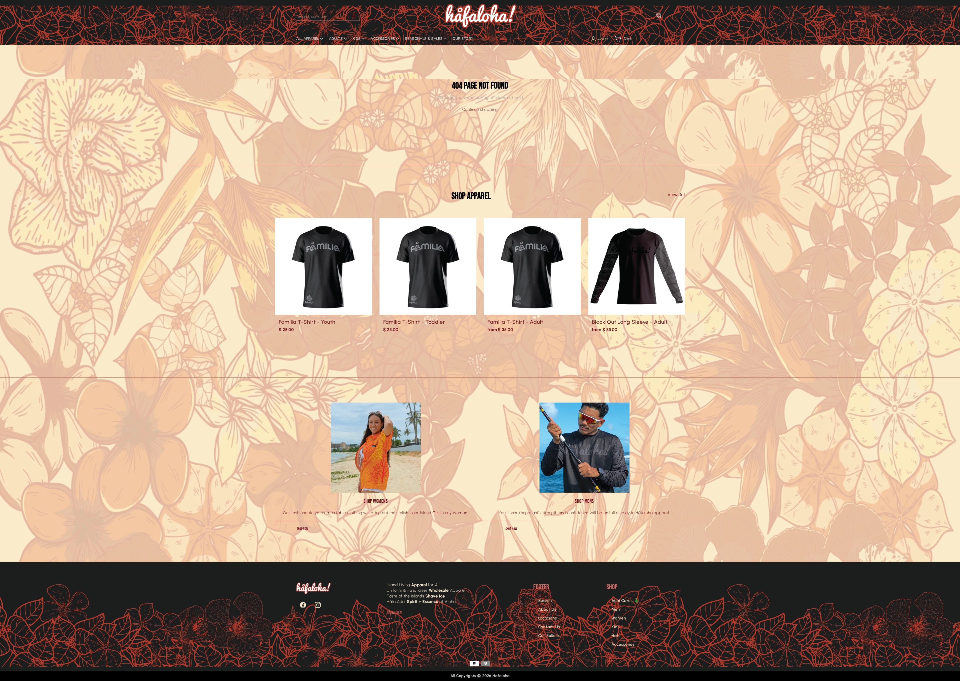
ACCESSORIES (382, 38)
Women (619, 618)
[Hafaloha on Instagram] (315, 605)
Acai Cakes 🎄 (625, 600)
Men (616, 609)
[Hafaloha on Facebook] (300, 605)
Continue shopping (480, 109)
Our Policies (549, 635)
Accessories (623, 644)
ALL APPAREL (307, 38)
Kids (616, 626)
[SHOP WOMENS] (376, 448)
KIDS (356, 38)
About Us (547, 609)
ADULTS (336, 38)
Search (545, 600)
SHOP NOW (302, 529)
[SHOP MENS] (585, 448)
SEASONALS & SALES (423, 38)
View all (676, 194)
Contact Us (549, 626)
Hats (616, 635)
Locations (547, 618)
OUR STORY (462, 38)
